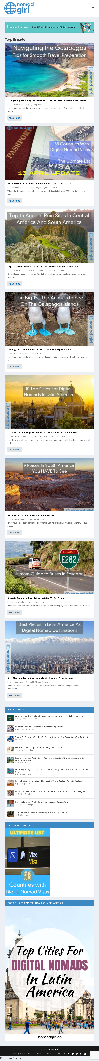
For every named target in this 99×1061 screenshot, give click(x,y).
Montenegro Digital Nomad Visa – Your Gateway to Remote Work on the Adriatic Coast (52, 770)
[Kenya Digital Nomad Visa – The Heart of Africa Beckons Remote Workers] (10, 783)
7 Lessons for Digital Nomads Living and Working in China (41, 812)
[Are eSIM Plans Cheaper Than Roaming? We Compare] (10, 749)
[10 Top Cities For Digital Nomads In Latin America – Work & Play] (49, 401)
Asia (26, 815)
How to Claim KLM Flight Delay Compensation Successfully (41, 802)
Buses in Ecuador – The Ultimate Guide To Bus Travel (36, 598)
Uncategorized (31, 719)
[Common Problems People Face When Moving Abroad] (10, 728)
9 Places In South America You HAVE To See (30, 515)
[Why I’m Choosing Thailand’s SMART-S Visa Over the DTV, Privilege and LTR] (10, 718)
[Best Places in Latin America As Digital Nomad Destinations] (49, 647)
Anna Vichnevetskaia (17, 105)
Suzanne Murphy (16, 519)
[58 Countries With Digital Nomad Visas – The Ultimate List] (49, 153)
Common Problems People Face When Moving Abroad (39, 726)
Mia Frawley (14, 353)
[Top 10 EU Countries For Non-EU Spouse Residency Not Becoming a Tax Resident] (10, 739)
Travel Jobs (38, 187)
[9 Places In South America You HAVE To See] (49, 484)
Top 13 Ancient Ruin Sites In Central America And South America (42, 266)
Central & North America (56, 270)
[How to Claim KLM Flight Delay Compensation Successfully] (10, 803)
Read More (14, 118)
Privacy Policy (19, 1053)
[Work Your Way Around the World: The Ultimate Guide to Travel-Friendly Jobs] (10, 793)
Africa (27, 783)
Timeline (50, 1053)
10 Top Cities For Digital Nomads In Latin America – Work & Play (42, 432)
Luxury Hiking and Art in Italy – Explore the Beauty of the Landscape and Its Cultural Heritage (49, 759)
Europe (28, 740)
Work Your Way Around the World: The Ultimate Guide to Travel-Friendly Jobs (50, 791)
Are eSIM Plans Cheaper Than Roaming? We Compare (39, 747)
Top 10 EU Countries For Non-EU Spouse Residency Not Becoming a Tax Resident (51, 737)
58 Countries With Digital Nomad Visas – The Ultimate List (39, 183)
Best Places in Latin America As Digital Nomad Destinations (40, 678)
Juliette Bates (14, 436)
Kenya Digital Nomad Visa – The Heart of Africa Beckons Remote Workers (48, 781)
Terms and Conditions (36, 1053)
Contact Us (60, 1053)
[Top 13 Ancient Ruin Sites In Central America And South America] (49, 236)
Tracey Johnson (15, 187)
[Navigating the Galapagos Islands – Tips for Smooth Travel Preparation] (49, 70)
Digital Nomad (56, 436)
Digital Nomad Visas (49, 187)
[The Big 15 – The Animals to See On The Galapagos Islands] (49, 319)
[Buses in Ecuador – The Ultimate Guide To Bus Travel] (49, 567)
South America (41, 270)
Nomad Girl (53, 1049)
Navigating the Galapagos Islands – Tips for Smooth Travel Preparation (46, 100)
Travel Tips (41, 105)
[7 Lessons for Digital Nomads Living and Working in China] (10, 814)
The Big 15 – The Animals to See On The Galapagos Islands (39, 349)
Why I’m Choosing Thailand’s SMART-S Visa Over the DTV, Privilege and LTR (49, 716)
